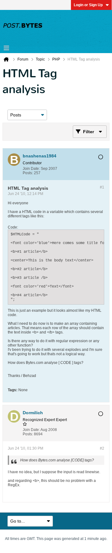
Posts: (28, 173)
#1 (102, 187)
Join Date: (31, 168)
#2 (102, 448)
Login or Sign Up (88, 5)
